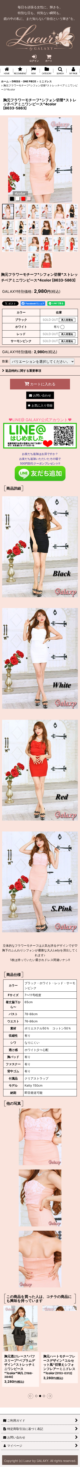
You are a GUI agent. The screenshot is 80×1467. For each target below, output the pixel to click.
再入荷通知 (67, 320)
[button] (60, 71)
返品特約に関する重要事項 (23, 370)
